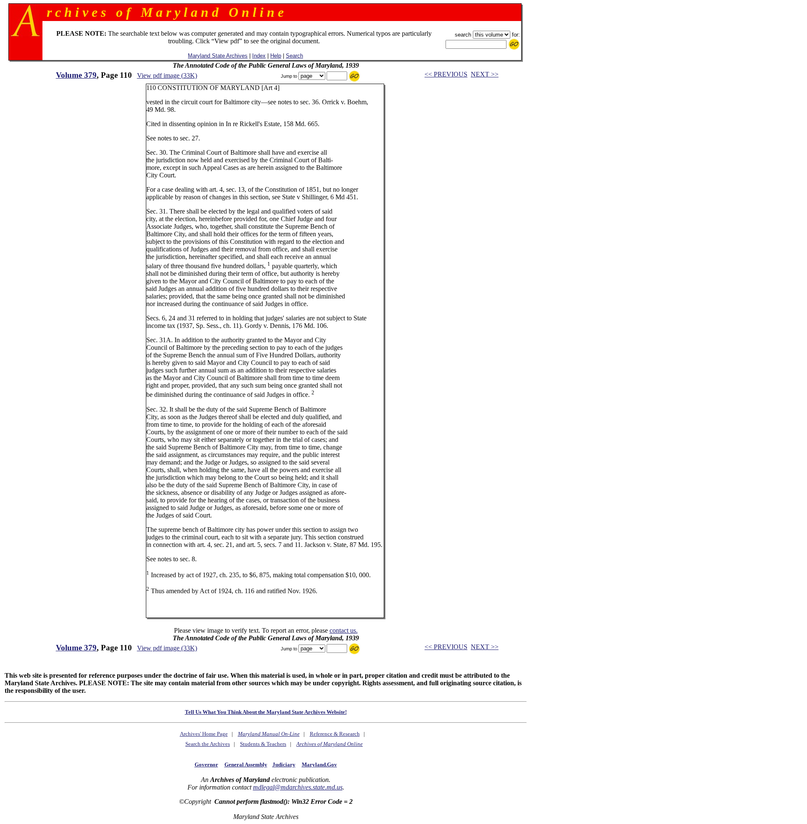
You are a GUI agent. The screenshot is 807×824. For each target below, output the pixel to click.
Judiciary (283, 764)
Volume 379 (76, 75)
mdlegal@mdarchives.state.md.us (298, 787)
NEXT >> (484, 74)
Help (275, 56)
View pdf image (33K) (167, 75)
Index (259, 56)
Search (294, 56)
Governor (206, 764)
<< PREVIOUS (446, 74)
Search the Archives (207, 744)
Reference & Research (335, 734)
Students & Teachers (263, 744)
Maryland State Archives (218, 56)
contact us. (344, 630)
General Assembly (245, 764)
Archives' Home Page (204, 734)
